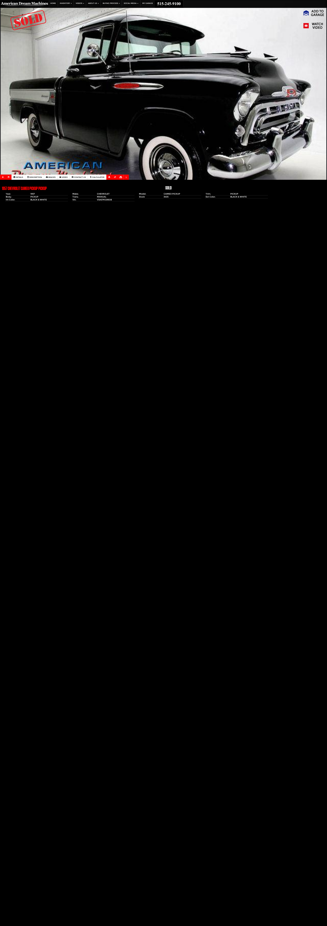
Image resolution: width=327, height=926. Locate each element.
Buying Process (111, 3)
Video (64, 177)
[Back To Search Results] (3, 177)
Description (35, 177)
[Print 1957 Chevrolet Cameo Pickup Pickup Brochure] (109, 177)
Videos (79, 3)
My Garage (147, 3)
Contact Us (79, 177)
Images (52, 177)
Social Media (130, 3)
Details (19, 177)
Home (53, 3)
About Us (92, 3)
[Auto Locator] (8, 177)
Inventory (65, 3)
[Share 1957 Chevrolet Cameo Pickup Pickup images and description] (115, 177)
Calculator (98, 177)
